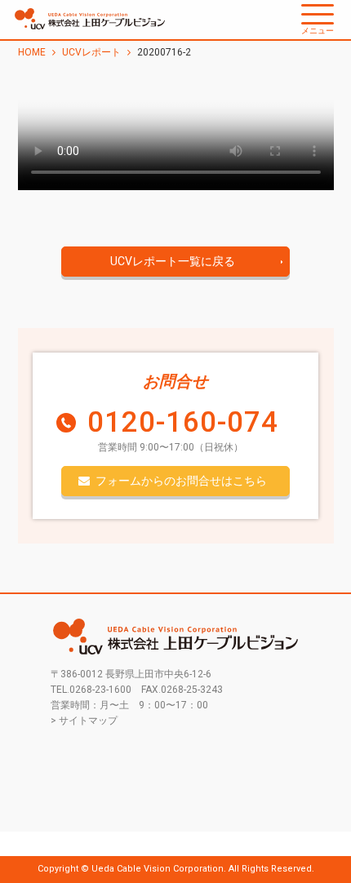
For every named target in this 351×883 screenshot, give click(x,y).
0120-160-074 (182, 422)
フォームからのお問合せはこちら (181, 480)
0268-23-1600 (100, 689)
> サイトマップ (84, 720)
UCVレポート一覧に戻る (172, 261)
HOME (32, 52)
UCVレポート (91, 52)
